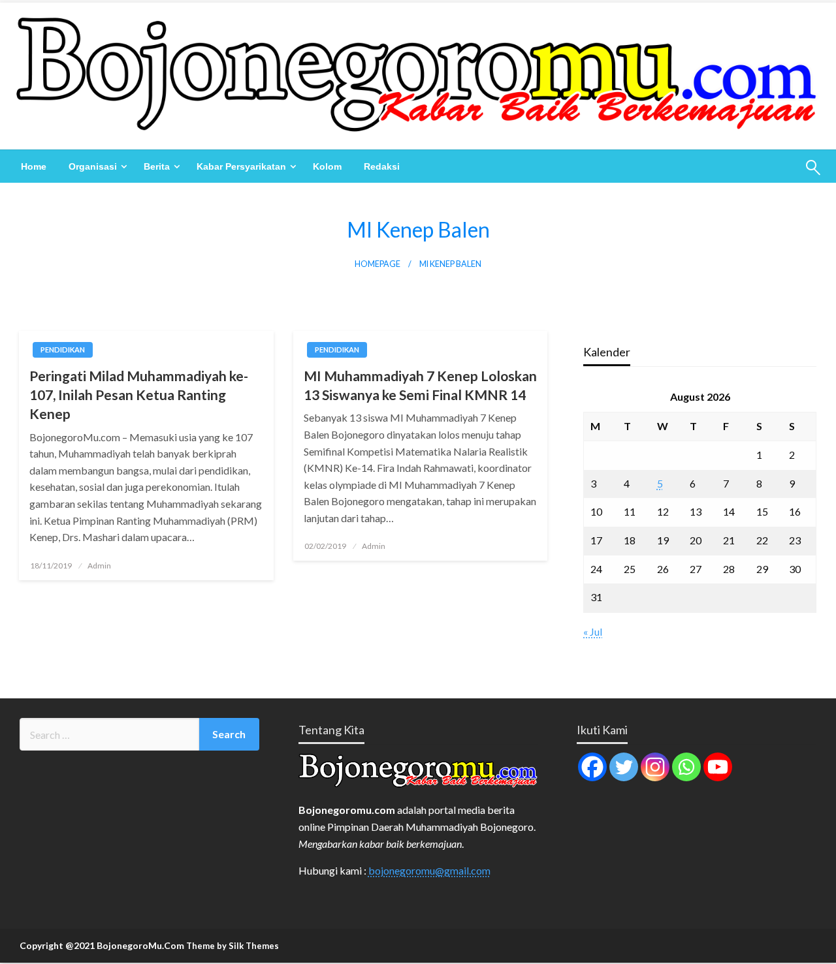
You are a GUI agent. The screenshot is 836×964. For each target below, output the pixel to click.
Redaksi (382, 166)
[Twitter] (623, 767)
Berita (157, 166)
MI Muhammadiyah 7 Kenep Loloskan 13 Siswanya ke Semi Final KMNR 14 (420, 385)
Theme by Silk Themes (232, 946)
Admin (99, 565)
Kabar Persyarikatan (241, 166)
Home (33, 166)
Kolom (327, 166)
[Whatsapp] (686, 767)
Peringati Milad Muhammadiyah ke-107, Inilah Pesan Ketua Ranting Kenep (138, 394)
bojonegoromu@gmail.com (429, 870)
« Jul (592, 631)
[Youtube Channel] (717, 767)
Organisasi (93, 166)
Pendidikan (62, 349)
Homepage (377, 264)
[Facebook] (592, 767)
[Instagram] (655, 767)
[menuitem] (33, 166)
